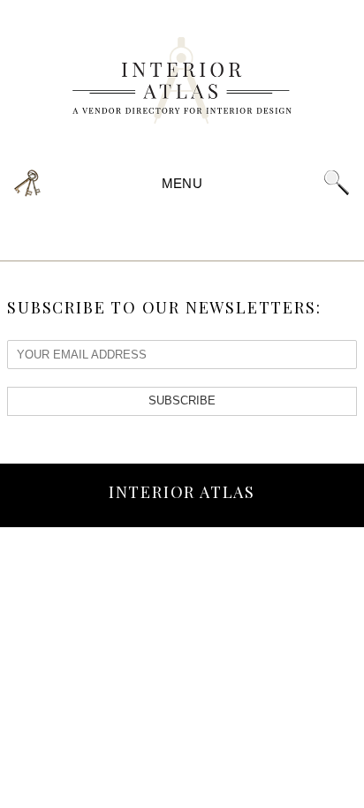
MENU (182, 183)
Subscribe (182, 400)
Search (336, 183)
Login (27, 183)
